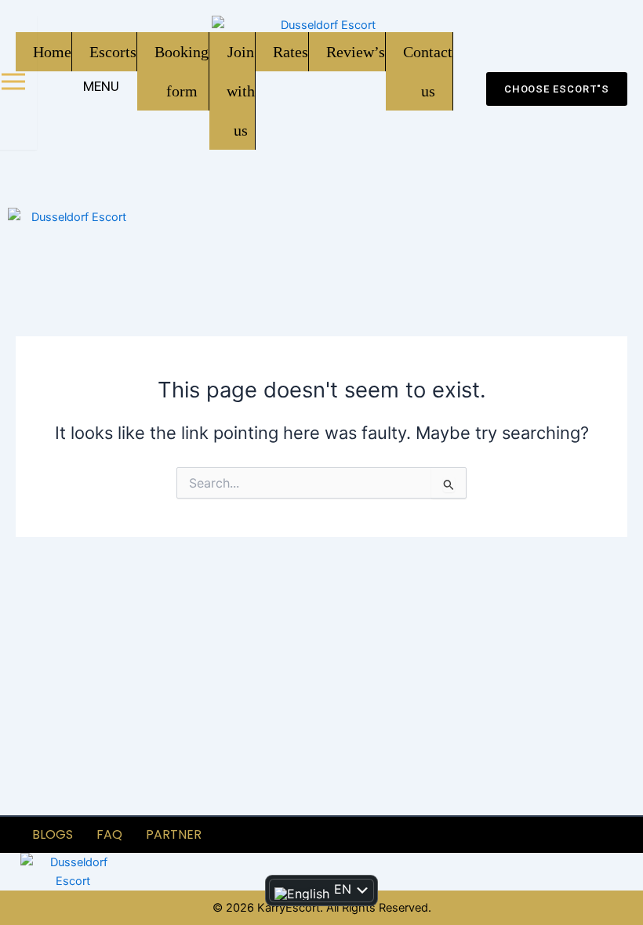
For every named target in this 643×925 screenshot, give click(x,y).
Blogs (52, 834)
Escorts (112, 51)
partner (174, 834)
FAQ (109, 834)
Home (52, 51)
